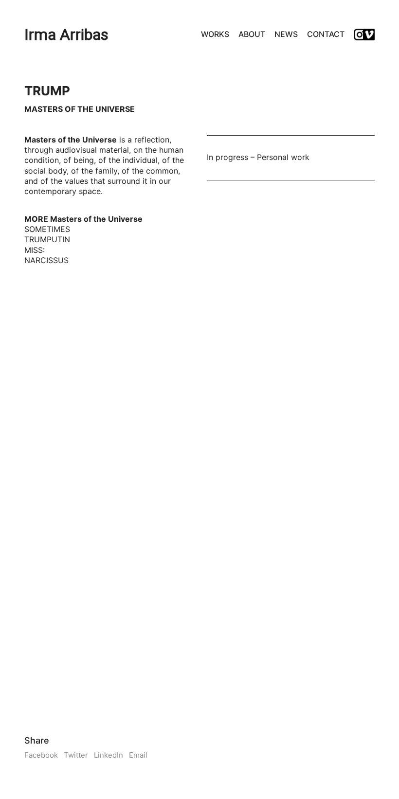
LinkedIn (108, 755)
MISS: (34, 250)
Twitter (76, 755)
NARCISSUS (46, 260)
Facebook (41, 755)
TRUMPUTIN (47, 239)
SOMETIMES (47, 229)
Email (138, 755)
